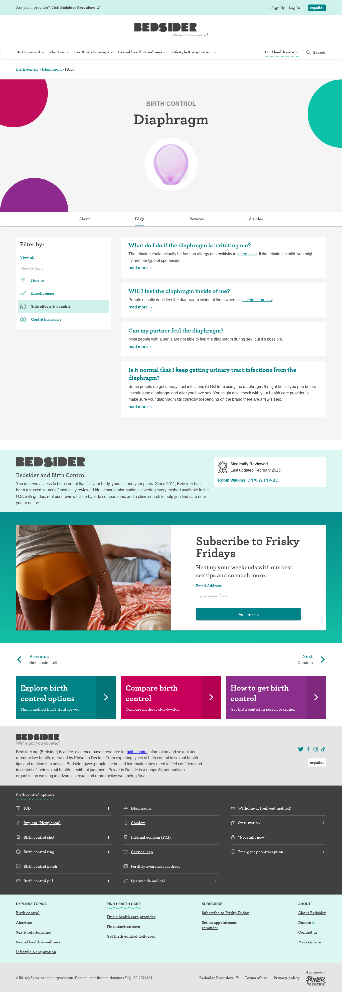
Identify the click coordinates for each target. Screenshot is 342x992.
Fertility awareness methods (155, 866)
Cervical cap (142, 851)
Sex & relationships (33, 932)
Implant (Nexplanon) (42, 822)
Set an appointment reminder (219, 925)
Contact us (307, 932)
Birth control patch (40, 866)
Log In (294, 8)
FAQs (139, 218)
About (84, 218)
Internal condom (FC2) (151, 837)
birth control (137, 752)
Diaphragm (52, 69)
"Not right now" (251, 837)
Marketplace (309, 942)
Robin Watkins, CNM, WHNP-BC (248, 480)
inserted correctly (257, 300)
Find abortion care (123, 926)
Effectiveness (43, 293)
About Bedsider (312, 912)
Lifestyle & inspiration (36, 951)
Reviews (197, 218)
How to (37, 280)
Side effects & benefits (51, 306)
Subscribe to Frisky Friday (225, 912)
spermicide (247, 254)
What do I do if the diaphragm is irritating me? (189, 245)
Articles (256, 218)
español (317, 7)
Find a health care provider (131, 916)
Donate (304, 922)
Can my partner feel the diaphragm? (176, 330)
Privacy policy (287, 978)
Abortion (24, 922)
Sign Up (278, 8)
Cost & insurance (46, 319)
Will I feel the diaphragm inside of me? (179, 291)
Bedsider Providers (77, 7)
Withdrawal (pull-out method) (264, 808)
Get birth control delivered (131, 936)
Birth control (27, 69)
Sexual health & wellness (38, 942)
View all (27, 257)
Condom (138, 822)
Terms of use (256, 978)
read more (138, 268)
